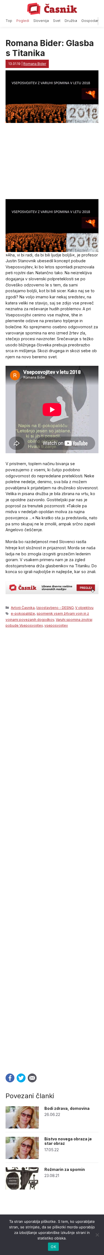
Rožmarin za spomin (64, 1169)
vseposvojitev (56, 625)
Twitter (21, 1077)
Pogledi (22, 21)
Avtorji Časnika (23, 608)
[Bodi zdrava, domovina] (22, 1127)
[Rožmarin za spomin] (22, 1188)
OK (53, 1246)
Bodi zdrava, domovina (67, 1108)
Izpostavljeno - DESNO (54, 608)
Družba (71, 21)
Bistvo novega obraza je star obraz (68, 1141)
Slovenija (41, 21)
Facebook (10, 1077)
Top (9, 21)
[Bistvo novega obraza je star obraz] (22, 1157)
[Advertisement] (52, 849)
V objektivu (84, 608)
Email (32, 1077)
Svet (56, 21)
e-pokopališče (23, 613)
